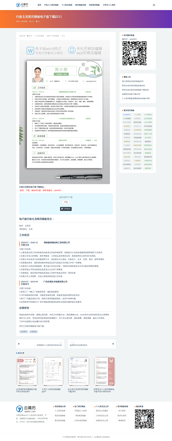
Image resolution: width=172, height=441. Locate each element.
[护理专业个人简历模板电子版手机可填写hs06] (105, 371)
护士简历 (148, 137)
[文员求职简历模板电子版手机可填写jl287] (27, 371)
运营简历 (137, 164)
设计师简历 (127, 164)
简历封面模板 (60, 416)
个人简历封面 (148, 115)
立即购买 (67, 209)
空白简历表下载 (137, 153)
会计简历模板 (148, 119)
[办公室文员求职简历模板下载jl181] (79, 371)
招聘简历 (127, 141)
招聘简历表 (137, 141)
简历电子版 (31, 187)
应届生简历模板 (137, 134)
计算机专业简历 (148, 161)
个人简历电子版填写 (69, 437)
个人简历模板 (39, 36)
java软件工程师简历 (127, 115)
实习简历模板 (148, 126)
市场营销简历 (148, 130)
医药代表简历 (137, 123)
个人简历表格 (67, 5)
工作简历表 (137, 130)
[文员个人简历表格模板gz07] (53, 371)
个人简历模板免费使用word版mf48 (136, 98)
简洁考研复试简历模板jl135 (132, 81)
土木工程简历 (148, 123)
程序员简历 (127, 153)
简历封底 (137, 157)
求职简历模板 (94, 5)
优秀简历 (137, 118)
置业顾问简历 (148, 157)
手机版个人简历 (80, 411)
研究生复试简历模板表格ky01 (133, 86)
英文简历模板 (60, 420)
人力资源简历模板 (127, 119)
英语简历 (127, 160)
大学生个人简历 (109, 5)
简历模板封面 (80, 5)
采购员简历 (148, 164)
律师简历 (127, 137)
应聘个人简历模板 (21, 21)
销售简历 (148, 168)
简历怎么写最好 (102, 411)
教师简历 (148, 141)
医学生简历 (127, 122)
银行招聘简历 (137, 169)
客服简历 (127, 130)
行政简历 (33, 332)
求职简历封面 (148, 146)
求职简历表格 (127, 149)
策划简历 (148, 153)
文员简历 (23, 332)
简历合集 (127, 157)
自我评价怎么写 (102, 420)
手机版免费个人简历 (137, 138)
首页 (39, 5)
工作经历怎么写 (102, 416)
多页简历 (127, 126)
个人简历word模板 (137, 115)
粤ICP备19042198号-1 (85, 437)
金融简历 (127, 168)
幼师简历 (127, 134)
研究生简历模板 (148, 149)
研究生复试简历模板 (137, 149)
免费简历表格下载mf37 (131, 94)
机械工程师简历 (137, 146)
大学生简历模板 (80, 420)
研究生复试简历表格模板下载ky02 (135, 90)
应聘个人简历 (148, 134)
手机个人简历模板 (51, 5)
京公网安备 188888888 (102, 437)
